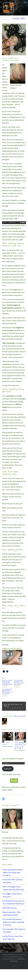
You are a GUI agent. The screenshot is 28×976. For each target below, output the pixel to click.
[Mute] (20, 222)
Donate (14, 780)
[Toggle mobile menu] (25, 2)
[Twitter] (3, 798)
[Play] (3, 222)
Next (22, 18)
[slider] (23, 222)
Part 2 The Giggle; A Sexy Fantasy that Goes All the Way (20, 745)
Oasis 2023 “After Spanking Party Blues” (7, 744)
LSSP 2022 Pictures (10, 908)
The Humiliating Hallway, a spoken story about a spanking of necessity (13, 922)
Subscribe (7, 769)
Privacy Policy (14, 961)
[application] (14, 222)
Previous (16, 18)
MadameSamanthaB (19, 716)
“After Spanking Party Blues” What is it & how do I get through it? (13, 872)
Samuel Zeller (21, 959)
